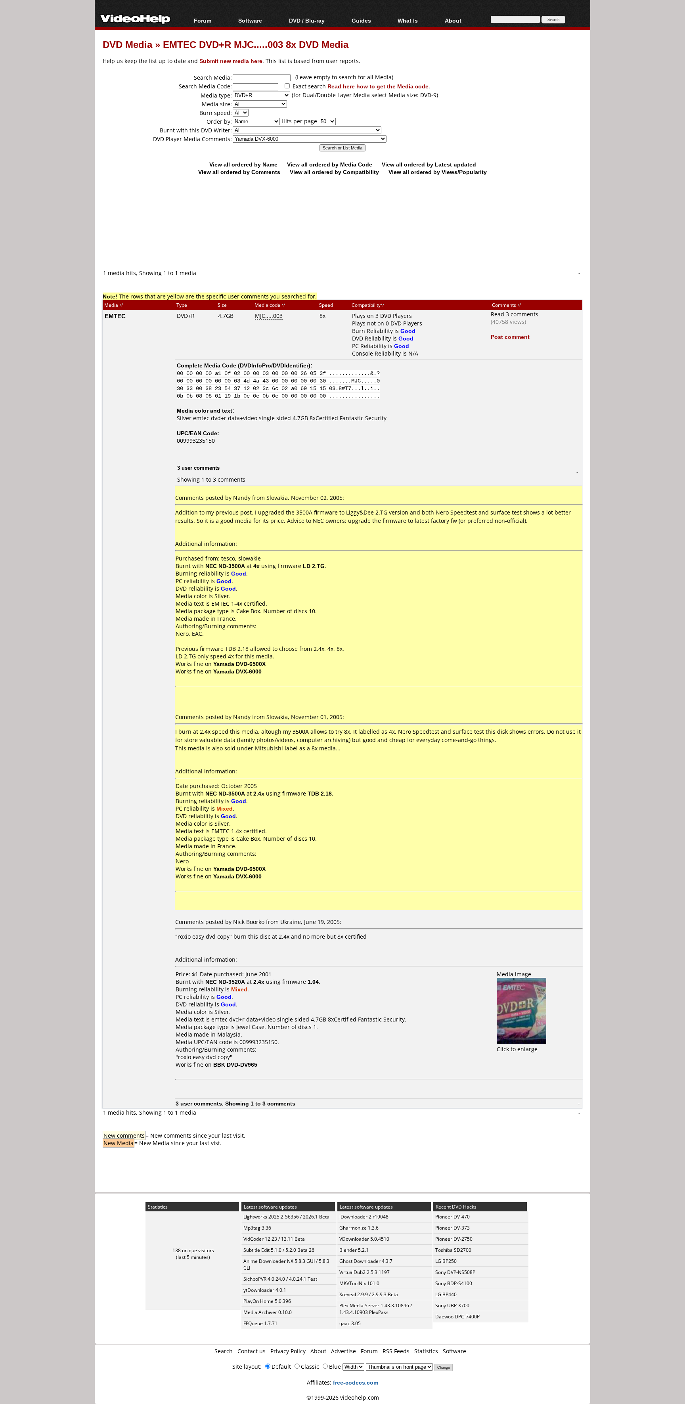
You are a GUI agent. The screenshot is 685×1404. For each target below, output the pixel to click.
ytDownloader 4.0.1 (264, 1290)
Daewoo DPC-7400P (457, 1316)
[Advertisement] (342, 236)
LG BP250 (446, 1261)
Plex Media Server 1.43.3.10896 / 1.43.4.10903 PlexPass (375, 1309)
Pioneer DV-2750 (454, 1239)
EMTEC (115, 316)
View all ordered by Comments (239, 172)
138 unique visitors (193, 1250)
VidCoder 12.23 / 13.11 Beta (274, 1239)
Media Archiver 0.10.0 (267, 1312)
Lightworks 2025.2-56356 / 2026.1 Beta (286, 1216)
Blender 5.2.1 (354, 1250)
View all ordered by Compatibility (334, 172)
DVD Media (127, 44)
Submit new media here (230, 61)
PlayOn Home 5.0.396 (267, 1301)
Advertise (343, 1351)
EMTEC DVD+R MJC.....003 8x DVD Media (255, 44)
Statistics (426, 1351)
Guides (361, 20)
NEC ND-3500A (225, 566)
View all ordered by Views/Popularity (437, 172)
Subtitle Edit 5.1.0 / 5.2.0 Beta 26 (278, 1250)
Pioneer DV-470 (452, 1216)
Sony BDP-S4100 (453, 1283)
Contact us (251, 1351)
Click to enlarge (517, 1049)
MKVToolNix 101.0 (359, 1283)
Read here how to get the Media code (378, 86)
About (318, 1351)
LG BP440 (446, 1294)
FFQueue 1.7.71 (260, 1323)
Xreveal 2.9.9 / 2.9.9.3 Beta (368, 1294)
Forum (202, 20)
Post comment (510, 336)
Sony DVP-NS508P (455, 1272)
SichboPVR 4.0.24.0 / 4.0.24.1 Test (280, 1279)
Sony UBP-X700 (452, 1305)
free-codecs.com (355, 1382)
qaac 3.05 (350, 1323)
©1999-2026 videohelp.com (342, 1397)
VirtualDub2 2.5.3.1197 (364, 1272)
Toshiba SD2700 (453, 1250)
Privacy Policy (288, 1351)
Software (250, 20)
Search (223, 1351)
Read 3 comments (514, 314)
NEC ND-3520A (225, 981)
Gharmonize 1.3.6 (359, 1227)
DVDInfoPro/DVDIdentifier (274, 365)
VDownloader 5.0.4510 (364, 1239)
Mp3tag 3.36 (257, 1227)
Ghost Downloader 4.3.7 (365, 1261)
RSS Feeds (396, 1351)
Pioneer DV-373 (452, 1227)
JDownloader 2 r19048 (363, 1216)
